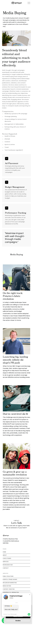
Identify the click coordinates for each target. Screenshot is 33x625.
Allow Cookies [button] (18, 616)
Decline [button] (18, 620)
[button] (30, 594)
